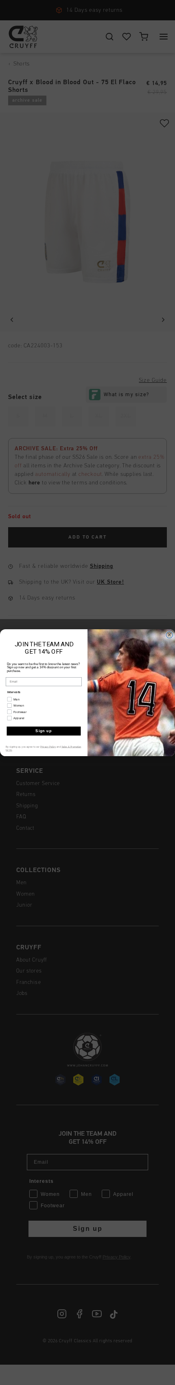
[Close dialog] (169, 634)
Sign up (43, 731)
